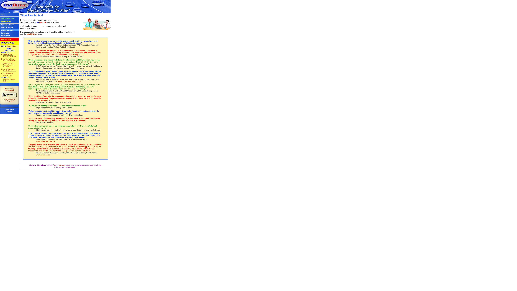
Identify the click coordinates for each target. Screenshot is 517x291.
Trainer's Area (6, 39)
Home (3, 15)
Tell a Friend (5, 36)
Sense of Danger (7, 27)
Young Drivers (6, 21)
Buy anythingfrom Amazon (9, 95)
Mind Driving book (7, 18)
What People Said (7, 30)
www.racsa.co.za (43, 155)
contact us (61, 165)
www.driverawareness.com (69, 81)
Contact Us (5, 33)
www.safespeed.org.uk (45, 141)
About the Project (7, 25)
